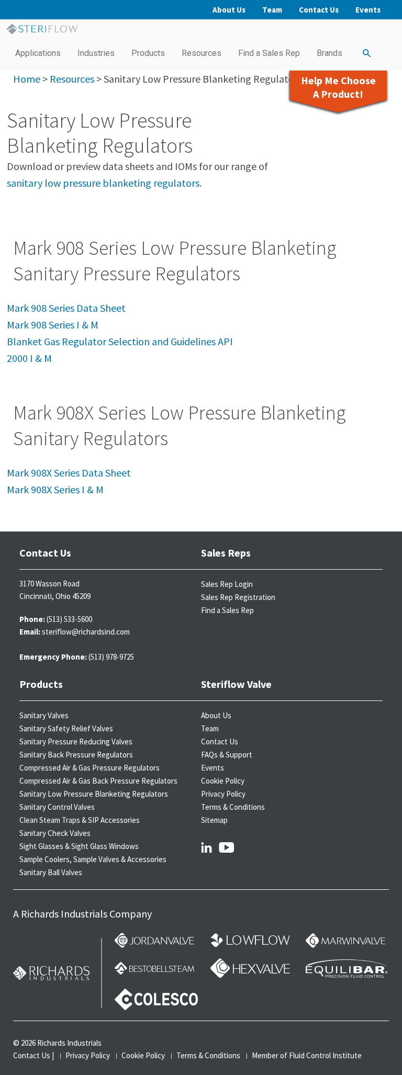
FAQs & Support (226, 755)
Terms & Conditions (233, 807)
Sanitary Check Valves (55, 833)
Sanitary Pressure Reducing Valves (75, 741)
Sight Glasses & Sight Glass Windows (79, 846)
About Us (229, 10)
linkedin (206, 847)
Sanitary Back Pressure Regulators (76, 755)
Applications (38, 53)
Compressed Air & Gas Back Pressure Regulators (98, 781)
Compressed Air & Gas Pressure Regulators (89, 768)
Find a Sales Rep (269, 53)
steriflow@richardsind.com (86, 632)
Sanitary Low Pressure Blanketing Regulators (93, 794)
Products (148, 53)
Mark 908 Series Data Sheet (66, 307)
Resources (201, 53)
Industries (96, 53)
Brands (329, 53)
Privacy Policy (223, 794)
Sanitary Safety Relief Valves (66, 728)
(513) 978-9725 (111, 657)
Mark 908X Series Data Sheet (69, 472)
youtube (226, 847)
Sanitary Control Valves (57, 807)
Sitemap (214, 820)
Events (368, 10)
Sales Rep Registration (238, 597)
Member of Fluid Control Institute (307, 1055)
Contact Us (319, 10)
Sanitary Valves (44, 715)
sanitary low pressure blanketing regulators (103, 182)
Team (272, 10)
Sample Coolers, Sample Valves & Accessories (92, 859)
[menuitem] (38, 53)
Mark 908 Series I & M (52, 324)
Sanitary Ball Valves (50, 872)
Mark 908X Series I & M (55, 489)
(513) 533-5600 (69, 619)
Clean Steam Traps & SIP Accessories (79, 820)
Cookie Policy (222, 781)
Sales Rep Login (227, 584)
